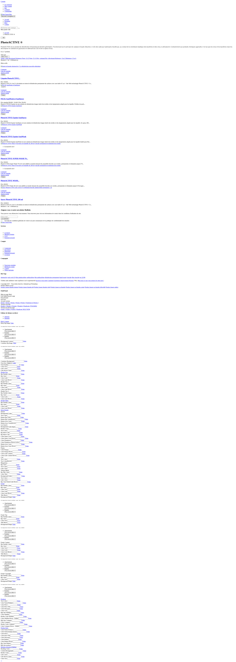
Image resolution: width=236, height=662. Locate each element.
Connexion (7, 248)
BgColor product (6, 645)
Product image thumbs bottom (9, 287)
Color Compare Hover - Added (10, 626)
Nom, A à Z (5, 56)
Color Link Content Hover (8, 455)
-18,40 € (3, 87)
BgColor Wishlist (6, 612)
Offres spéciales (9, 270)
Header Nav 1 (5, 382)
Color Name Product (7, 603)
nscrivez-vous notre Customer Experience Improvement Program (55, 280)
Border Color (4, 428)
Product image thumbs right (42, 287)
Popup (3, 448)
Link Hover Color (6, 370)
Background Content (7, 341)
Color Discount (5, 608)
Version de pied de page (8, 308)
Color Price (4, 605)
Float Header (4, 298)
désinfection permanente (52, 277)
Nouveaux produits (10, 265)
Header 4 (20, 306)
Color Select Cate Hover (8, 438)
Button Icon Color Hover (8, 446)
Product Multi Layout (7, 285)
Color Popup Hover (6, 451)
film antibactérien (39, 277)
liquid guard (62, 277)
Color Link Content (6, 453)
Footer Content (5, 542)
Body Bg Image (5, 323)
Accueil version (5, 301)
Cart (2, 457)
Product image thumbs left (26, 287)
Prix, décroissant (50, 58)
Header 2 (9, 306)
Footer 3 (13, 309)
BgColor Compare (6, 620)
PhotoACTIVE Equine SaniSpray (14, 118)
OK (3, 37)
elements (6, 318)
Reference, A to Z (60, 58)
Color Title (4, 474)
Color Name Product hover (9, 631)
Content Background (7, 651)
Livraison (7, 233)
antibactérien (30, 277)
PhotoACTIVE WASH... (10, 181)
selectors (6, 316)
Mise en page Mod (6, 294)
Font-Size (3, 363)
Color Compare (5, 622)
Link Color (4, 368)
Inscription (7, 250)
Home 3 (13, 303)
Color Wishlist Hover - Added (9, 618)
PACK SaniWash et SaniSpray (12, 99)
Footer (3, 483)
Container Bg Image (7, 343)
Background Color (6, 413)
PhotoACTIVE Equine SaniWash (13, 137)
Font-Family (4, 365)
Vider (12, 323)
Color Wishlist (5, 614)
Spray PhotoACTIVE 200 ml (12, 199)
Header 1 (3, 306)
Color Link (4, 378)
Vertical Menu (5, 470)
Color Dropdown (6, 440)
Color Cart (4, 610)
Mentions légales (9, 234)
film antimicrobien (21, 277)
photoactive (4, 277)
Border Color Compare (7, 624)
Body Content (5, 321)
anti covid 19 (11, 277)
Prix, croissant (41, 58)
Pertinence (19, 58)
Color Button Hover (6, 641)
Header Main (4, 400)
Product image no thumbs (58, 287)
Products (3, 599)
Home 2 (8, 303)
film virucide (75, 277)
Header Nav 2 (5, 391)
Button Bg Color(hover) (8, 419)
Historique (7, 251)
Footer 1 (3, 309)
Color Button (4, 639)
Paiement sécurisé (9, 238)
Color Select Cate (6, 436)
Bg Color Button (6, 643)
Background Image (6, 497)
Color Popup (4, 450)
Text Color (4, 415)
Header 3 (15, 306)
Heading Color (5, 649)
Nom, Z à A (33, 58)
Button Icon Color (6, 421)
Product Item (4, 628)
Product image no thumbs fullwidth (95, 287)
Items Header (4, 410)
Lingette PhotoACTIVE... (10, 78)
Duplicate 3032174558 (23, 309)
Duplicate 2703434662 (30, 306)
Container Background (7, 361)
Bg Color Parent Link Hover (9, 482)
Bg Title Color (5, 472)
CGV (6, 236)
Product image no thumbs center (75, 287)
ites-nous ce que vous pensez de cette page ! (91, 280)
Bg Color (3, 376)
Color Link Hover (6, 380)
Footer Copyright (6, 573)
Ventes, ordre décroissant (8, 58)
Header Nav (4, 372)
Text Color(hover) (6, 461)
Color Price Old (5, 607)
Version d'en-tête (5, 304)
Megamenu (4, 463)
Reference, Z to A (71, 58)
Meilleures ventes (9, 267)
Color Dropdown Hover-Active (10, 442)
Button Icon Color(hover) (8, 423)
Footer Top (4, 515)
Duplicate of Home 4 (32, 303)
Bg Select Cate (5, 432)
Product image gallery (112, 287)
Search (3, 411)
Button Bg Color (6, 417)
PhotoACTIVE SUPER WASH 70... (14, 159)
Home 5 (23, 303)
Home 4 (18, 303)
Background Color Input (8, 427)
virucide (69, 277)
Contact (6, 268)
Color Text (4, 366)
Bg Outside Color (6, 374)
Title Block (4, 495)
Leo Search (4, 425)
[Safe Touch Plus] (6, 14)
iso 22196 (82, 277)
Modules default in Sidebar (8, 647)
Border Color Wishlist (7, 616)
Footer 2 (8, 309)
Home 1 (3, 303)
